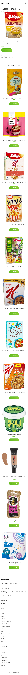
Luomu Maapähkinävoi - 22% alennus (14, 434)
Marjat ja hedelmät (5, 626)
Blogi (2, 655)
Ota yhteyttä (4, 657)
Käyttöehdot (4, 660)
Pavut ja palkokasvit (6, 638)
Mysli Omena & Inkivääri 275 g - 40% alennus (14, 98)
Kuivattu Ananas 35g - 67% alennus (14, 520)
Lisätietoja (7, 50)
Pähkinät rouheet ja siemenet (8, 633)
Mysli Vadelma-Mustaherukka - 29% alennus (14, 140)
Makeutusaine (4, 623)
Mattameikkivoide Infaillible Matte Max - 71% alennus (14, 477)
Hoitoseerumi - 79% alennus (14, 562)
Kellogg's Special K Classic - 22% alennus (14, 308)
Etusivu (2, 11)
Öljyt (2, 631)
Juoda (2, 608)
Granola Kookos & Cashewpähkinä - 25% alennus (14, 350)
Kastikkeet (3, 611)
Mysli (19, 41)
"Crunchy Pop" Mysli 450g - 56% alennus (14, 224)
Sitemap (3, 665)
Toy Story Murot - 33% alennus (14, 266)
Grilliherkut (3, 606)
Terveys (3, 643)
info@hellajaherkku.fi (6, 595)
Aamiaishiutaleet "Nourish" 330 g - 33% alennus (14, 182)
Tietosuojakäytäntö (5, 662)
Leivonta (3, 618)
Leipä (2, 616)
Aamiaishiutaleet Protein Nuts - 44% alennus (14, 392)
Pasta (2, 636)
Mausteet (3, 628)
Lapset (2, 613)
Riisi (2, 641)
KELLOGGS (23, 41)
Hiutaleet (15, 41)
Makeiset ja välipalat (6, 621)
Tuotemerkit (10, 41)
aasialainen (3, 603)
